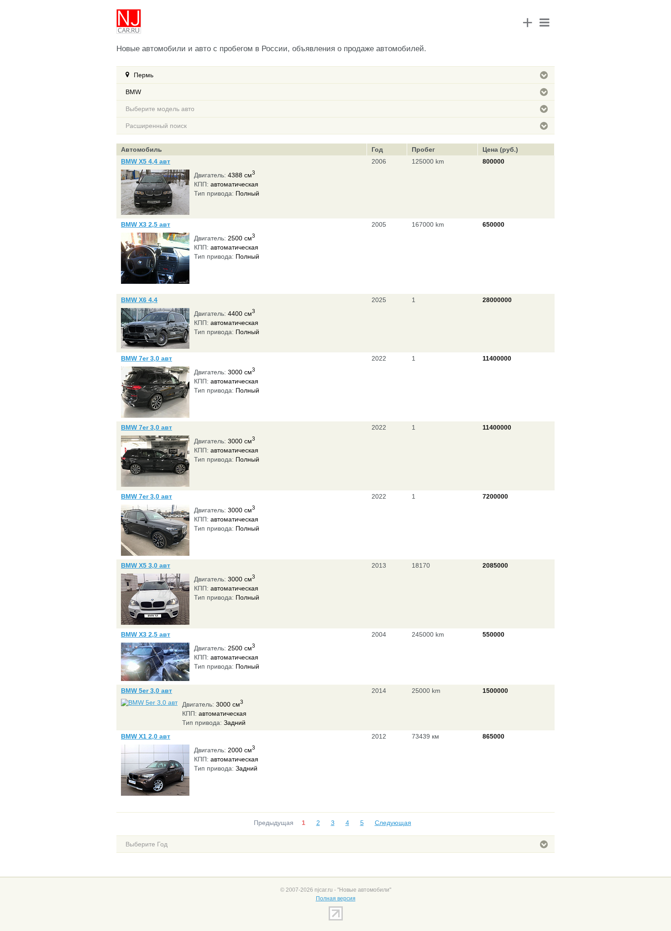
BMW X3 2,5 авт (145, 224)
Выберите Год (147, 844)
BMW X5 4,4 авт (145, 161)
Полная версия (336, 898)
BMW (133, 92)
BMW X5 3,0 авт (145, 565)
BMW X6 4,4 (139, 299)
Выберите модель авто (160, 108)
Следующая (393, 822)
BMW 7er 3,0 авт (146, 358)
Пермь (143, 75)
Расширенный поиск (156, 125)
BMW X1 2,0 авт (145, 736)
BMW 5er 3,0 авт (146, 690)
